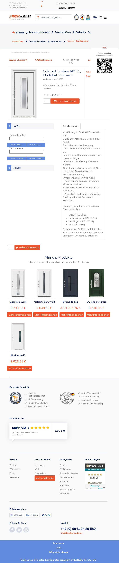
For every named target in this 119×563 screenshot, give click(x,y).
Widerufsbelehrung (58, 552)
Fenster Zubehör (37, 41)
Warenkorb (14, 469)
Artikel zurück (44, 59)
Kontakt (13, 465)
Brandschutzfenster (39, 32)
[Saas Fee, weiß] (18, 283)
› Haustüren (30, 53)
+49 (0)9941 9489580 (66, 8)
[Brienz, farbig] (70, 283)
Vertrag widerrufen (45, 478)
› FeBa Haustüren (42, 53)
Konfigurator (65, 469)
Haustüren (17, 41)
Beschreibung (70, 126)
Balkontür (81, 32)
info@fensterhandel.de (72, 533)
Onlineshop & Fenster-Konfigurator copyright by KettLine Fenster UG (58, 559)
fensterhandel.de (18, 53)
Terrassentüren (63, 32)
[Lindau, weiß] (18, 336)
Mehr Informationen (20, 314)
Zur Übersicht (19, 59)
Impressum (40, 465)
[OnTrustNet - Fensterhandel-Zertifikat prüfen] (76, 17)
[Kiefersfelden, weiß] (44, 283)
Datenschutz (40, 473)
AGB (37, 469)
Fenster (20, 32)
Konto (12, 473)
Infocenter (56, 41)
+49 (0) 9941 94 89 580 (78, 529)
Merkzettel (14, 477)
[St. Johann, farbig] (96, 283)
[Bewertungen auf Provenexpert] (88, 17)
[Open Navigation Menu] (105, 17)
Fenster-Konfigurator (78, 41)
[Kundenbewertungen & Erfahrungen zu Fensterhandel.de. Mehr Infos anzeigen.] (95, 476)
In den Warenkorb (66, 101)
